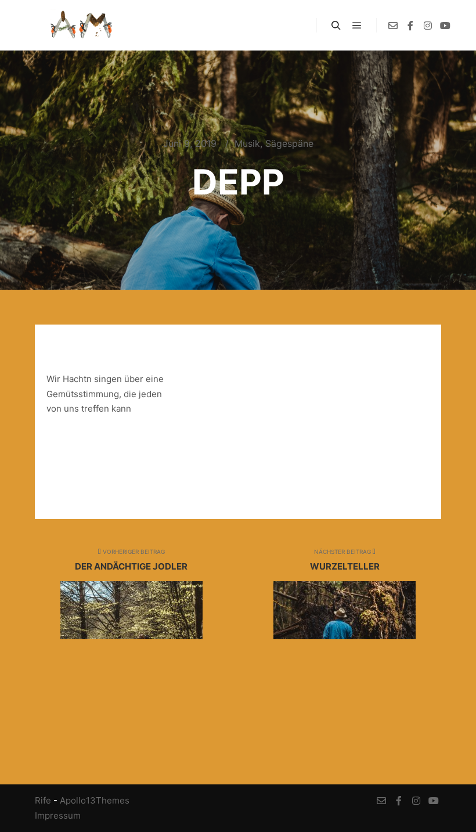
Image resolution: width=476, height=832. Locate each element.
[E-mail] (393, 25)
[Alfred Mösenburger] (81, 25)
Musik (247, 143)
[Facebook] (410, 25)
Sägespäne (289, 143)
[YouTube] (445, 25)
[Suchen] (336, 25)
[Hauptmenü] (357, 25)
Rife (43, 800)
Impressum (58, 815)
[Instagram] (427, 25)
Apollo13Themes (94, 800)
